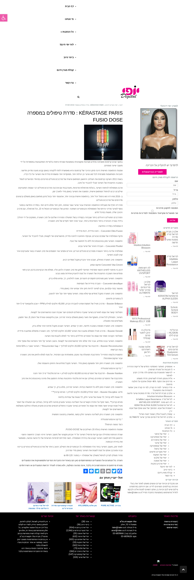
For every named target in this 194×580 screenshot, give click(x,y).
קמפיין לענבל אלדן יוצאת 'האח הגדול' (155, 414)
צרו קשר (168, 475)
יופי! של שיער (161, 443)
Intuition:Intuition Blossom (159, 396)
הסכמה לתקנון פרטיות (167, 208)
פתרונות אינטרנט (165, 565)
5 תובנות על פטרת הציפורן (160, 369)
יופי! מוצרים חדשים (158, 452)
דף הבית (168, 425)
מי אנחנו (168, 428)
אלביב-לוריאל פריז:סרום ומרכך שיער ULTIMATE (144, 287)
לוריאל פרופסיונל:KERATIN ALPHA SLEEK (168, 296)
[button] (3, 18)
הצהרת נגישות (170, 521)
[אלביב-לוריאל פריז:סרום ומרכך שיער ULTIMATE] (132, 286)
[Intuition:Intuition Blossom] (132, 238)
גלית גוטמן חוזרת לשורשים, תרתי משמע (154, 378)
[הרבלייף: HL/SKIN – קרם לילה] (160, 334)
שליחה (172, 220)
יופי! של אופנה (160, 460)
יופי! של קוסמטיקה (158, 446)
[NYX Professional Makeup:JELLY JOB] (132, 311)
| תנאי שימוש (172, 527)
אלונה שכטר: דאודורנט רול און (144, 349)
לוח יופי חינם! (166, 466)
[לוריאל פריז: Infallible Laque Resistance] (160, 260)
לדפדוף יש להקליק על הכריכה (162, 165)
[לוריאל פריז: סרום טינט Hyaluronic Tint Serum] (160, 351)
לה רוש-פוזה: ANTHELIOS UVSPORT (143, 270)
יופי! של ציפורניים (159, 440)
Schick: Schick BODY (174, 310)
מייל (176, 190)
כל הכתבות (167, 431)
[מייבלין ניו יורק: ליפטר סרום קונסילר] (132, 334)
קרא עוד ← (174, 246)
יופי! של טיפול (160, 449)
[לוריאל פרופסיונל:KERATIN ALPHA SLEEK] (160, 286)
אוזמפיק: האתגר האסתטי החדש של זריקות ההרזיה (149, 366)
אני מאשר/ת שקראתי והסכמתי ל (154, 213)
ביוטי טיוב (167, 469)
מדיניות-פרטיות (138, 213)
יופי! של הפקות (160, 455)
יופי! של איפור (160, 434)
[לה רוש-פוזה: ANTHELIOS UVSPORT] (132, 260)
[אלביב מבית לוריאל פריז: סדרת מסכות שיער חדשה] (160, 236)
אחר (87, 521)
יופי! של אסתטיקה (158, 437)
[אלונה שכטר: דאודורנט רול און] (132, 351)
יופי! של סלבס (160, 457)
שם (176, 181)
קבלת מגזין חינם (165, 472)
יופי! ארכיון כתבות (159, 463)
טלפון (175, 199)
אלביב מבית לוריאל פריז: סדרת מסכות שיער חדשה (149, 393)
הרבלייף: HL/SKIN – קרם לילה (172, 333)
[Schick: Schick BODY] (160, 311)
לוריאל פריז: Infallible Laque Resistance (154, 399)
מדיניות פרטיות (170, 524)
